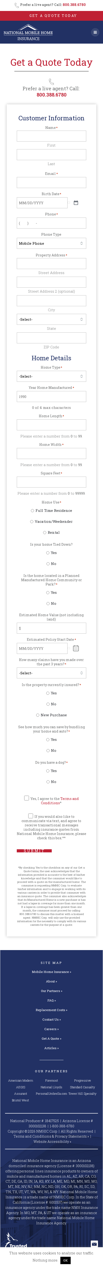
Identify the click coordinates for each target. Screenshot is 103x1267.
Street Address (51, 272)
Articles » (51, 1048)
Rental (54, 532)
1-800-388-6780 (62, 1126)
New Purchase (54, 714)
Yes (54, 552)
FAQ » (51, 1000)
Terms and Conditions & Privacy (51, 1136)
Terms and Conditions (60, 800)
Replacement (51, 1010)
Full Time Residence (53, 510)
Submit (34, 850)
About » (51, 981)
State (51, 328)
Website (52, 1141)
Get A (51, 1038)
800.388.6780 (74, 4)
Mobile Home (51, 972)
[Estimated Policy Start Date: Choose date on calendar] (76, 648)
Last (51, 163)
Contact (51, 1019)
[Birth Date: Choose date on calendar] (76, 203)
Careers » (51, 1029)
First (51, 145)
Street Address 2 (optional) (51, 291)
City (51, 309)
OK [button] (65, 1260)
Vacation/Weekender (54, 521)
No (53, 563)
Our (51, 991)
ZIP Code (51, 347)
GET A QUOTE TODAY (53, 15)
